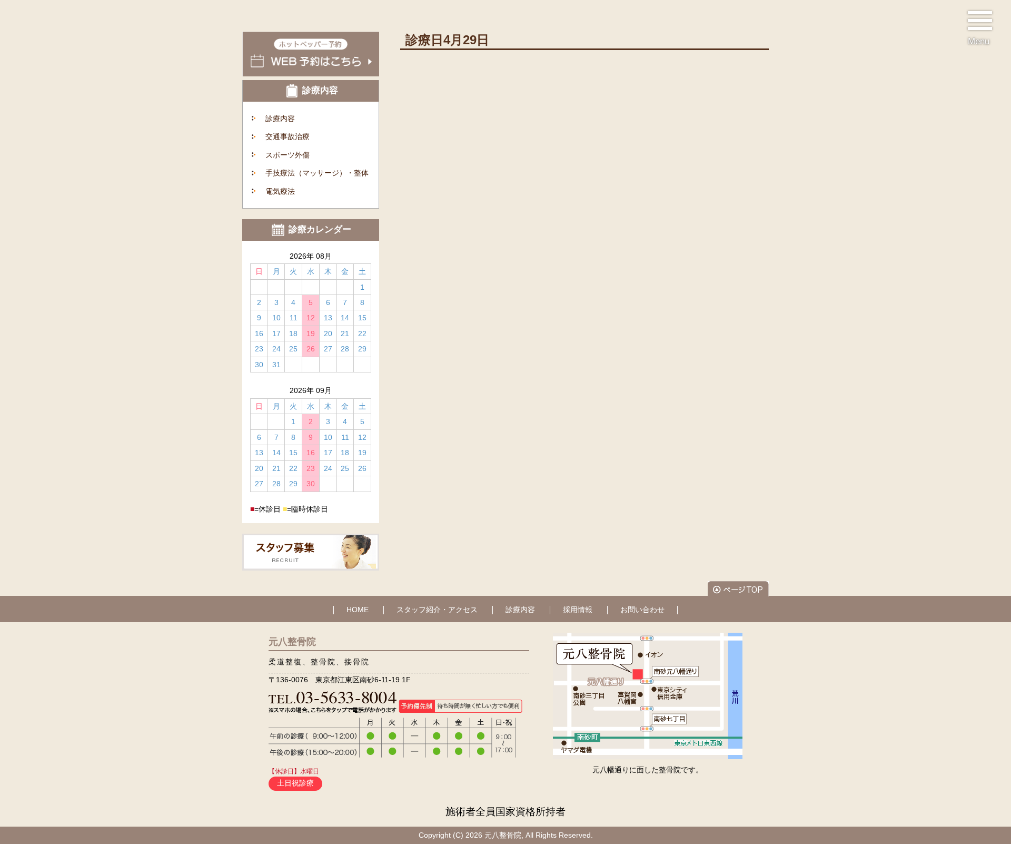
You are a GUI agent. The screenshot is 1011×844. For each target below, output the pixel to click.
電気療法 (280, 191)
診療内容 (280, 118)
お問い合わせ (642, 610)
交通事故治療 (287, 136)
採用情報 (577, 610)
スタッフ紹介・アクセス (437, 610)
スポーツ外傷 (287, 155)
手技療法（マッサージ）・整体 (317, 173)
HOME (357, 610)
